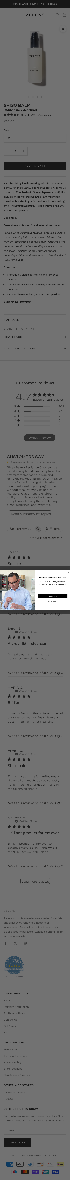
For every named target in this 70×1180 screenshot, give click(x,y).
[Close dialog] (68, 572)
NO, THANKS (52, 601)
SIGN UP (52, 596)
